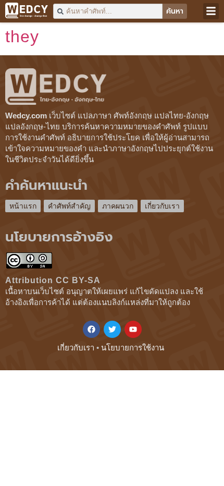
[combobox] (108, 11)
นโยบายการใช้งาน (132, 347)
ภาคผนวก (117, 206)
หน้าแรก (22, 206)
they (22, 36)
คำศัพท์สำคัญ (69, 206)
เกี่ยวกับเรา (162, 206)
